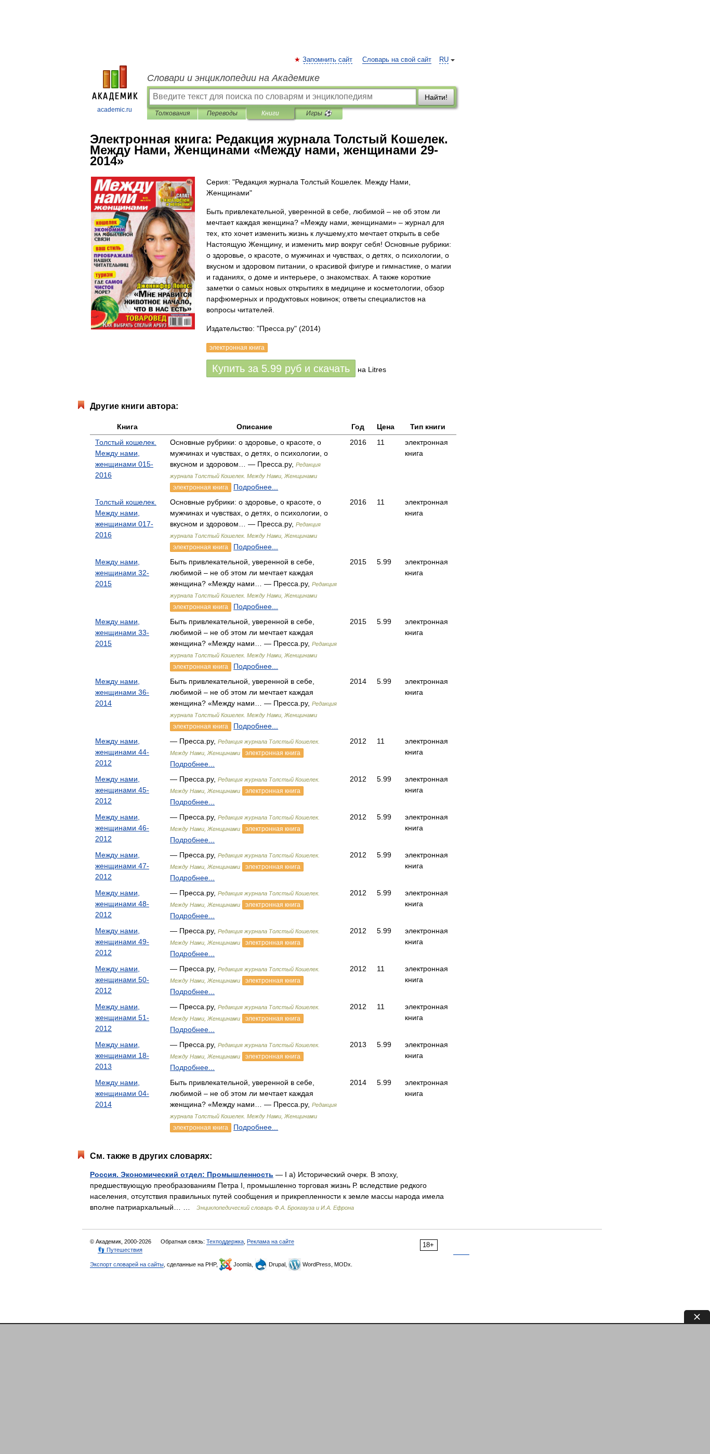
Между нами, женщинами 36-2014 (122, 692)
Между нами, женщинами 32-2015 (122, 573)
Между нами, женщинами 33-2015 (122, 632)
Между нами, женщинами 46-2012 (122, 828)
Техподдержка (225, 1241)
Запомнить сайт (328, 59)
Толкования (172, 113)
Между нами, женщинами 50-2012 (122, 979)
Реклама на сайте (270, 1241)
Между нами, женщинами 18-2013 (122, 1055)
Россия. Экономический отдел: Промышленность (181, 1174)
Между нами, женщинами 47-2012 (122, 866)
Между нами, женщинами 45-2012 (122, 790)
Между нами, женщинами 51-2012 (122, 1017)
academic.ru (114, 109)
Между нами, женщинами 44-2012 (122, 752)
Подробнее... (255, 487)
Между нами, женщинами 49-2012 (122, 942)
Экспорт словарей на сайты (127, 1264)
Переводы (222, 113)
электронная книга (200, 487)
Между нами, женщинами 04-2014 (122, 1093)
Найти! (436, 97)
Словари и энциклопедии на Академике (233, 78)
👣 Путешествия (120, 1250)
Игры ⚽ (319, 113)
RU (444, 59)
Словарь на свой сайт (396, 59)
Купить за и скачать (281, 368)
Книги (270, 113)
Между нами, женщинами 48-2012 (122, 904)
